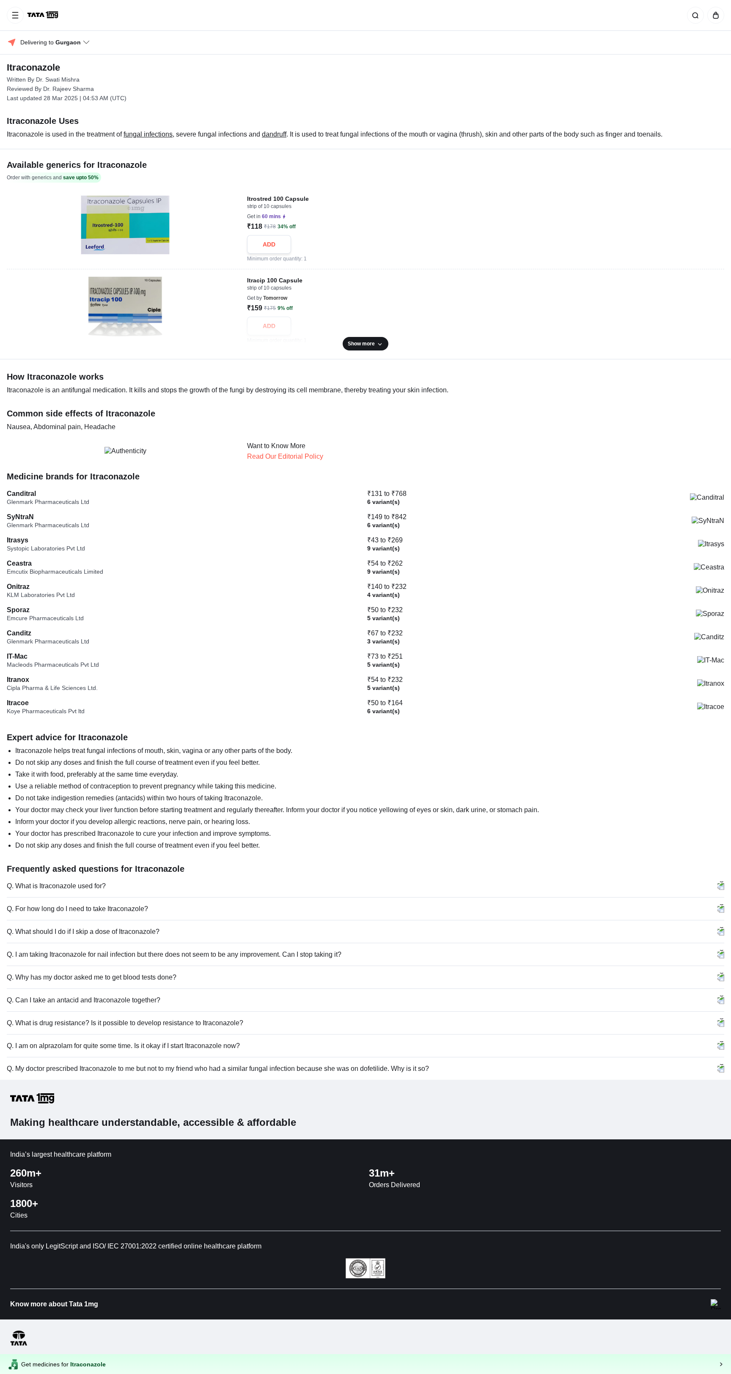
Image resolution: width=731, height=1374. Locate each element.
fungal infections (148, 134)
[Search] (694, 15)
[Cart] (714, 15)
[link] (43, 15)
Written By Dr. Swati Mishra (43, 79)
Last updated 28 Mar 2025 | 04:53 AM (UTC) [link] (66, 98)
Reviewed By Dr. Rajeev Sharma (50, 88)
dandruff (274, 134)
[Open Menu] (15, 15)
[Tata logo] (18, 1344)
